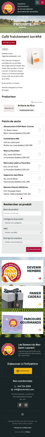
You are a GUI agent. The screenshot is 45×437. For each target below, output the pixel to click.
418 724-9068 (24, 386)
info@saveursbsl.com (24, 389)
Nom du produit (10, 209)
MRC (5, 228)
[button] (21, 198)
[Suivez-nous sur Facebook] (19, 405)
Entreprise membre (12, 238)
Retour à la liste (9, 43)
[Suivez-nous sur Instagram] (25, 405)
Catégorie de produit (13, 219)
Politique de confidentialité (22, 428)
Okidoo (28, 432)
